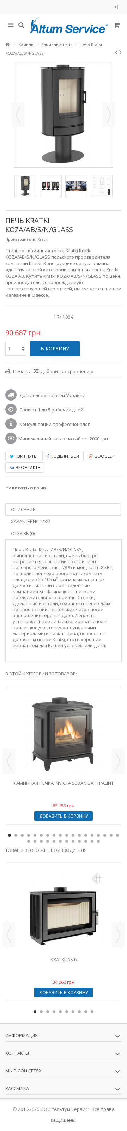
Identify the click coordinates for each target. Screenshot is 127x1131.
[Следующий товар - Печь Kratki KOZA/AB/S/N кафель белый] (120, 52)
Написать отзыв (25, 488)
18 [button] (117, 835)
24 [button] (60, 841)
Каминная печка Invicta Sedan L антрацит (63, 783)
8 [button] (54, 835)
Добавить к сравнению (67, 371)
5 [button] (35, 835)
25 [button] (66, 841)
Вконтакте (27, 467)
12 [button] (79, 835)
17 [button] (111, 835)
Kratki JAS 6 (63, 959)
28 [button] (85, 841)
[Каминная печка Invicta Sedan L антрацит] (63, 733)
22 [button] (47, 841)
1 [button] (9, 835)
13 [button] (85, 835)
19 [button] (28, 841)
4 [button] (28, 835)
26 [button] (73, 841)
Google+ (103, 456)
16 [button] (104, 835)
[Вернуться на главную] (7, 44)
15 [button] (98, 835)
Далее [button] (109, 114)
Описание (23, 509)
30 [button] (98, 841)
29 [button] (92, 841)
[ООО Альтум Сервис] (69, 25)
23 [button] (54, 841)
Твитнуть (25, 456)
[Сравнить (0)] (116, 7)
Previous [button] (8, 761)
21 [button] (41, 841)
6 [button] (41, 835)
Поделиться (64, 456)
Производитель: (20, 239)
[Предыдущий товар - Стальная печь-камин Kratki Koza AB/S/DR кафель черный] (116, 52)
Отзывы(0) (23, 533)
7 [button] (47, 835)
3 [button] (22, 835)
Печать (21, 371)
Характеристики (30, 521)
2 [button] (15, 835)
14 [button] (92, 835)
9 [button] (60, 835)
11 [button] (73, 835)
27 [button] (79, 841)
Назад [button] (18, 114)
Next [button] (118, 761)
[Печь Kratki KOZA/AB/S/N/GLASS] (25, 186)
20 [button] (35, 841)
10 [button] (66, 835)
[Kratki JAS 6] (63, 909)
